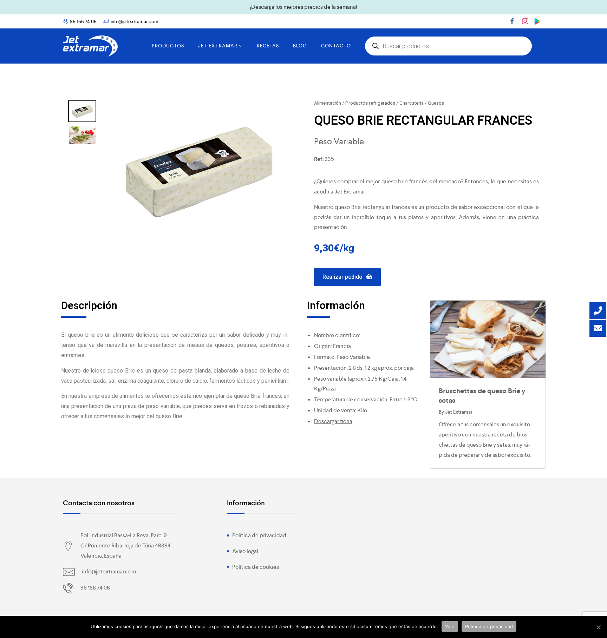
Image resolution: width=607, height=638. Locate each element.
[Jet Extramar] (90, 46)
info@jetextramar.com (134, 21)
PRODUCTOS (168, 45)
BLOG (300, 45)
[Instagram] (525, 21)
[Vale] (598, 627)
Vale (450, 626)
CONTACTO (336, 45)
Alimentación (327, 103)
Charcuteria (411, 103)
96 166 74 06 (83, 21)
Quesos (436, 103)
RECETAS (268, 45)
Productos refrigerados (370, 103)
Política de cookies (255, 567)
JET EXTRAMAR (217, 45)
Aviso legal (245, 551)
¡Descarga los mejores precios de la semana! (303, 7)
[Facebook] (512, 21)
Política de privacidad (259, 535)
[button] (347, 277)
